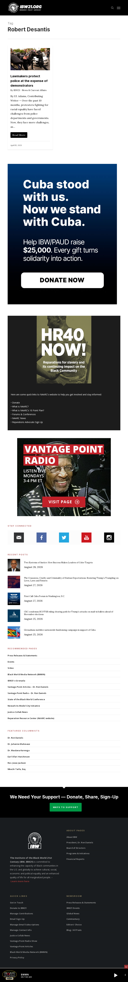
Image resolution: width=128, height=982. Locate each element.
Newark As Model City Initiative (24, 705)
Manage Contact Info (21, 930)
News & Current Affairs (34, 90)
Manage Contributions (21, 913)
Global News (72, 913)
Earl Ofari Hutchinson (19, 756)
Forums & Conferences (24, 414)
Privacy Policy (17, 957)
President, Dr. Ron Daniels (79, 842)
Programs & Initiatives (78, 853)
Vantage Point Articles (21, 946)
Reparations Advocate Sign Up (27, 422)
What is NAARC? (20, 406)
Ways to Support (65, 807)
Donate (16, 402)
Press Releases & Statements (22, 655)
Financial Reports (75, 859)
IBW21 (17, 90)
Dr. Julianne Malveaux (19, 744)
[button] (118, 7)
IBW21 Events (73, 908)
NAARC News (19, 418)
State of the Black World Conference (26, 699)
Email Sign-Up (17, 919)
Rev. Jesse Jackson (17, 762)
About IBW (71, 837)
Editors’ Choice (74, 924)
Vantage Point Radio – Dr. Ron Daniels (27, 693)
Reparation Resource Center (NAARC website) (31, 718)
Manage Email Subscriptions (24, 924)
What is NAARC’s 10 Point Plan (27, 410)
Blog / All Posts (74, 930)
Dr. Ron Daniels (15, 737)
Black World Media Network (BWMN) (26, 674)
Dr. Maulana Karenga (19, 750)
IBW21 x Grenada (16, 680)
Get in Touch (16, 902)
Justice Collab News (18, 712)
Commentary (73, 919)
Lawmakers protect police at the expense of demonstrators (29, 80)
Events (11, 661)
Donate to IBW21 (18, 908)
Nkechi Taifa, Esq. (17, 769)
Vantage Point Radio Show (23, 941)
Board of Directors (76, 848)
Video (11, 668)
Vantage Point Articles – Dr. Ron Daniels (28, 686)
